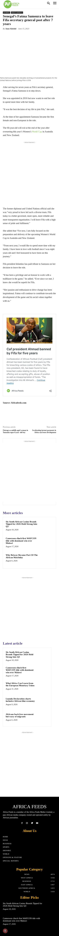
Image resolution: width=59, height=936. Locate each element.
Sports (6, 12)
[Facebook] (22, 823)
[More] (39, 35)
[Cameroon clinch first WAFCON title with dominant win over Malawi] (47, 543)
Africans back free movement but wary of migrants (20, 715)
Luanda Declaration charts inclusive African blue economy (20, 700)
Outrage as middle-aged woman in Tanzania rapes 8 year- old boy (15, 431)
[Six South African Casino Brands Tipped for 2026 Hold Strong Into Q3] (47, 526)
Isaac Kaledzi (11, 29)
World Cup (37, 131)
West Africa (16, 12)
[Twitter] (32, 823)
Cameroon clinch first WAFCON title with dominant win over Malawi (21, 540)
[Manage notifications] (5, 931)
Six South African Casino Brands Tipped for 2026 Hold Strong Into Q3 (21, 524)
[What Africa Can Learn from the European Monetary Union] (43, 687)
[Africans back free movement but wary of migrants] (43, 718)
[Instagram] (27, 823)
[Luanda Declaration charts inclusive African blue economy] (43, 702)
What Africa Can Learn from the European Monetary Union (20, 684)
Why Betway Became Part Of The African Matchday (22, 556)
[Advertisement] (29, 173)
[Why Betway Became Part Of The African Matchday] (47, 559)
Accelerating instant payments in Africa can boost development (44, 431)
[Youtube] (37, 823)
